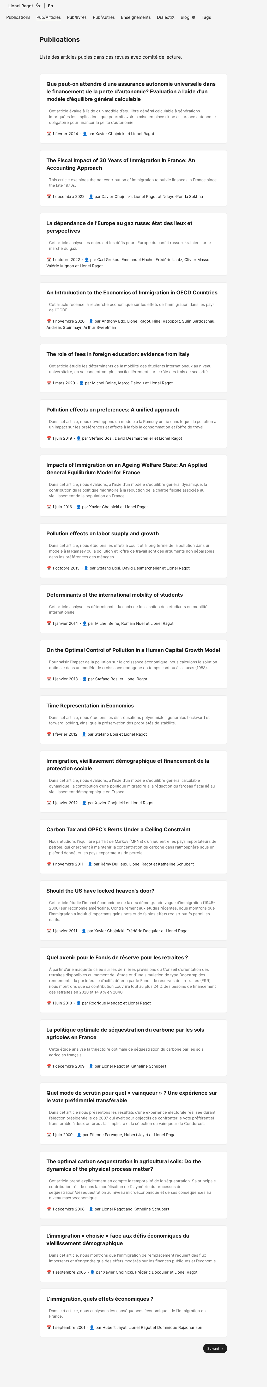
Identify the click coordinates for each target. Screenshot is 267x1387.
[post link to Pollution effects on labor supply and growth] (133, 550)
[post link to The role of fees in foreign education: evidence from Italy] (133, 368)
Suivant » (215, 1348)
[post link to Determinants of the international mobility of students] (133, 609)
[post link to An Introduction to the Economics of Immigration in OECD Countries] (133, 310)
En (50, 5)
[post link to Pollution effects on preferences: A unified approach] (133, 424)
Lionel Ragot (20, 5)
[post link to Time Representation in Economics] (133, 720)
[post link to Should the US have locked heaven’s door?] (133, 910)
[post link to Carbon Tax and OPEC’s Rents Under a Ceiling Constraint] (133, 846)
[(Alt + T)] (38, 5)
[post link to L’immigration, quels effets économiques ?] (133, 1313)
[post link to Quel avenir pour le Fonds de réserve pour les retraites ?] (133, 980)
